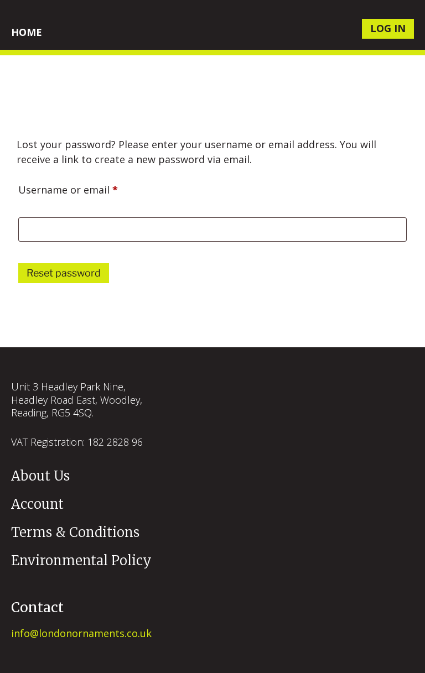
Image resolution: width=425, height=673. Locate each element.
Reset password (64, 273)
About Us (40, 475)
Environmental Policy (81, 560)
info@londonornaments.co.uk (81, 633)
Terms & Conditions (75, 532)
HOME (26, 32)
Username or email (89, 188)
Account (37, 504)
